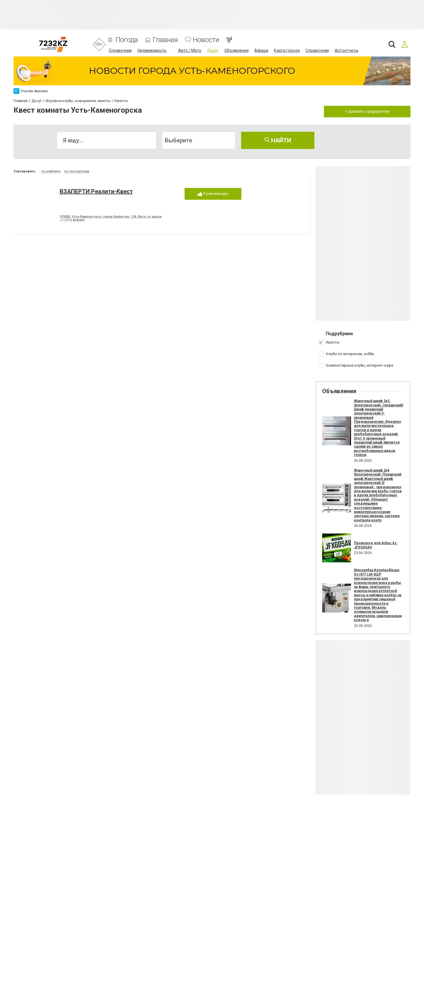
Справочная (317, 50)
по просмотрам (76, 171)
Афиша (261, 50)
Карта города (287, 50)
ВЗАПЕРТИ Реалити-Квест (96, 191)
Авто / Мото (189, 50)
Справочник (120, 50)
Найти (280, 140)
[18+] (53, 44)
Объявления (236, 50)
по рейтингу (51, 171)
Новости (206, 40)
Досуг (213, 50)
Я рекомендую (215, 193)
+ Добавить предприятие (367, 111)
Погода (126, 40)
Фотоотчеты (346, 50)
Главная (165, 40)
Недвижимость (152, 50)
